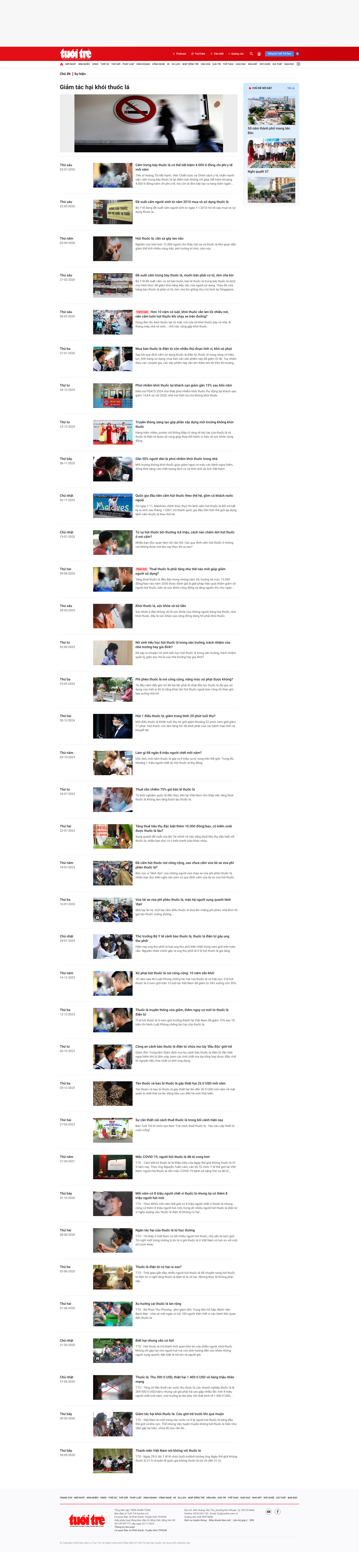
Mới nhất (70, 64)
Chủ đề (65, 74)
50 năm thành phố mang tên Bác (269, 131)
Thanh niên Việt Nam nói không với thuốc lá (168, 1451)
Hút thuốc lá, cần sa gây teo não (160, 239)
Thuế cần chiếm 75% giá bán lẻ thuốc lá (165, 789)
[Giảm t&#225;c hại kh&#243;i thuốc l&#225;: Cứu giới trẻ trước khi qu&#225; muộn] (112, 1424)
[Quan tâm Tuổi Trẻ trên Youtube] (269, 1512)
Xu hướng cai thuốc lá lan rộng (158, 1304)
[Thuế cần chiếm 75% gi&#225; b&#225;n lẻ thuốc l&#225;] (112, 799)
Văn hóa (206, 64)
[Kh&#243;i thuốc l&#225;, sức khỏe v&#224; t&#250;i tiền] (112, 616)
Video (95, 64)
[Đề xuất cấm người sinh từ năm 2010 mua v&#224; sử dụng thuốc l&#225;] (112, 212)
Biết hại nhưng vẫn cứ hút (155, 1341)
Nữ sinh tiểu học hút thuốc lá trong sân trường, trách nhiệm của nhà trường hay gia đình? (183, 645)
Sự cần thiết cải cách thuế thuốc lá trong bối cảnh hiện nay (179, 1120)
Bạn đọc (289, 64)
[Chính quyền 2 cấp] (271, 192)
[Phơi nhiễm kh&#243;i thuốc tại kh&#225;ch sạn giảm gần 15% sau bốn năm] (112, 395)
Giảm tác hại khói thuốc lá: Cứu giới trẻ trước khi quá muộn (180, 1414)
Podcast (181, 53)
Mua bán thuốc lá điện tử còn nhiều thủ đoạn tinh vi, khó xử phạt (184, 349)
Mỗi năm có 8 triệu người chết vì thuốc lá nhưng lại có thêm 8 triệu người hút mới (182, 1196)
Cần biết (219, 53)
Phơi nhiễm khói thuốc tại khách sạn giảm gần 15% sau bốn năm (184, 385)
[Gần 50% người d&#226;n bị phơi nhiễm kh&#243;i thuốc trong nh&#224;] (112, 469)
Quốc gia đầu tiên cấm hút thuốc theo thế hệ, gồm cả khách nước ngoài (184, 498)
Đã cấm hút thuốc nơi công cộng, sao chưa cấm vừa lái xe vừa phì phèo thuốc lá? (185, 865)
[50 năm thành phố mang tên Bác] (271, 110)
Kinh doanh (143, 64)
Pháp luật (128, 64)
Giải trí (217, 64)
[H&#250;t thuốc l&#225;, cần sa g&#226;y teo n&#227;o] (112, 248)
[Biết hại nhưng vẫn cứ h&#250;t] (112, 1350)
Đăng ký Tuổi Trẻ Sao (279, 53)
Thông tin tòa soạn (124, 1527)
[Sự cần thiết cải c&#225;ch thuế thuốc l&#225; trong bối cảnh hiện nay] (112, 1130)
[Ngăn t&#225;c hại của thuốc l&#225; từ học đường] (112, 1240)
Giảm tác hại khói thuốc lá (94, 87)
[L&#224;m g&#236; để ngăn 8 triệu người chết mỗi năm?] (112, 763)
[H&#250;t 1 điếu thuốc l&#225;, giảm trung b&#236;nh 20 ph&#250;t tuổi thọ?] (112, 726)
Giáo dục (241, 64)
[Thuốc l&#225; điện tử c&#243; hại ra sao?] (112, 1277)
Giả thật (277, 64)
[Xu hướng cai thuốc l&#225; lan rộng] (112, 1314)
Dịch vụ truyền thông (195, 1520)
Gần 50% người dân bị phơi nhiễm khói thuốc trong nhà (177, 459)
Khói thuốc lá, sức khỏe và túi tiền (161, 606)
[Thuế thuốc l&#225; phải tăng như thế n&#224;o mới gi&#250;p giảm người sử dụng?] (112, 579)
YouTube (200, 53)
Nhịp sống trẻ (190, 64)
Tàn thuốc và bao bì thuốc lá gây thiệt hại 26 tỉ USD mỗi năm (181, 1083)
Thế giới (115, 64)
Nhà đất (252, 64)
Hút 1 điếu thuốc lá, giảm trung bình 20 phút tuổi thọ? (176, 716)
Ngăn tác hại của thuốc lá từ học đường (165, 1230)
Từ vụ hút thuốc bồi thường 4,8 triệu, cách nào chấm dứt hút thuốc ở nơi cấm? (185, 534)
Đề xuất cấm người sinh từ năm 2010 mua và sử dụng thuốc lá (182, 202)
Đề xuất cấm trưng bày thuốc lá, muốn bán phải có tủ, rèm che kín (185, 275)
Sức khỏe (265, 64)
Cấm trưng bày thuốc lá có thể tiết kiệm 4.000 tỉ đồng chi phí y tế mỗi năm (184, 167)
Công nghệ (158, 64)
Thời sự (104, 64)
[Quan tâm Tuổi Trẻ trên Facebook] (278, 1512)
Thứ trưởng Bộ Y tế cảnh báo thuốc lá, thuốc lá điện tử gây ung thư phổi (182, 938)
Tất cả (290, 88)
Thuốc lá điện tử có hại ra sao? (159, 1267)
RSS (252, 1520)
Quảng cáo (237, 53)
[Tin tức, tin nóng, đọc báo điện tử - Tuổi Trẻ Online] (75, 53)
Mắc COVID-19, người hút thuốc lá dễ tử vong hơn (173, 1157)
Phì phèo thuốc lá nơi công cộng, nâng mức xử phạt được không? (184, 679)
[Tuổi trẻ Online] (87, 1520)
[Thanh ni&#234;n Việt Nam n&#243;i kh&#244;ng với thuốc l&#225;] (112, 1461)
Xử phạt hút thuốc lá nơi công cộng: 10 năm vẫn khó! (175, 973)
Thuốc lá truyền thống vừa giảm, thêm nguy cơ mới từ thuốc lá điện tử (182, 1012)
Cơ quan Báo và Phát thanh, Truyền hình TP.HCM (140, 1530)
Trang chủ (66, 1497)
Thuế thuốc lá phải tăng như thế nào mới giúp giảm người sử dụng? (180, 571)
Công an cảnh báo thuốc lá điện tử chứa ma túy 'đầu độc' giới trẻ (184, 1047)
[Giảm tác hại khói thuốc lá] (149, 123)
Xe (168, 64)
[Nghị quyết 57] (271, 153)
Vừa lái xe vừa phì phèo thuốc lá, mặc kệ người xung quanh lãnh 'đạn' (183, 902)
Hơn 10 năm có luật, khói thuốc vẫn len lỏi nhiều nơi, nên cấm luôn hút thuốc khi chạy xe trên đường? (182, 314)
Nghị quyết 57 (258, 172)
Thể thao (228, 64)
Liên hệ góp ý (240, 1520)
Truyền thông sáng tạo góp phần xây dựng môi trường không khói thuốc (185, 424)
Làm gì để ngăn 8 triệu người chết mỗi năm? (169, 753)
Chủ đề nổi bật (262, 88)
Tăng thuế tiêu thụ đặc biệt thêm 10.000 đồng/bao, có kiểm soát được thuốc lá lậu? (184, 828)
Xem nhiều (84, 64)
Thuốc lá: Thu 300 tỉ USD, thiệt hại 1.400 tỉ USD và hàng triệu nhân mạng (185, 1379)
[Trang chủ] (61, 64)
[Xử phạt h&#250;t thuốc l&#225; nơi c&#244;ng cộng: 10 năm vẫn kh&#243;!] (112, 983)
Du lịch (176, 64)
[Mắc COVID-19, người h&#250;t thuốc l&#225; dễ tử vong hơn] (112, 1167)
